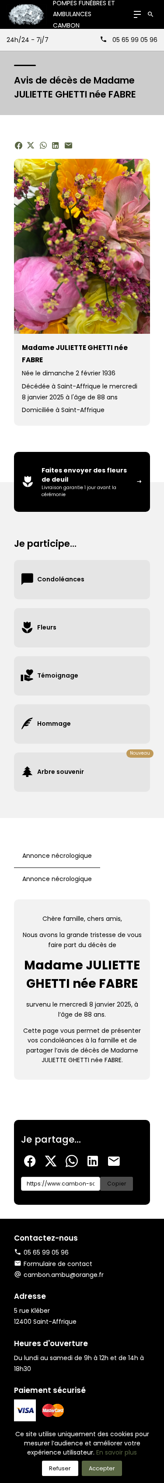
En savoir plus (116, 1452)
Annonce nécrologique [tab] (57, 855)
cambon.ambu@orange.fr (64, 1274)
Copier (116, 1183)
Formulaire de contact (58, 1263)
